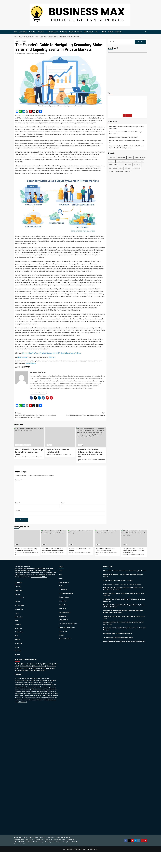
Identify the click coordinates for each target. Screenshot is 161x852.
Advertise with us (64, 582)
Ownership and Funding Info (67, 627)
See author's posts (38, 393)
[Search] (146, 31)
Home (60, 570)
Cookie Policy (63, 589)
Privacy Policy (63, 631)
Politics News (136, 168)
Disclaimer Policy (64, 597)
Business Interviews (75, 32)
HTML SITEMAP (63, 620)
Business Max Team (21, 53)
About (104, 32)
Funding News (113, 164)
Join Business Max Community (68, 623)
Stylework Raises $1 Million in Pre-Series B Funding (123, 137)
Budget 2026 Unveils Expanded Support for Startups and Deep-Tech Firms (124, 641)
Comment (18, 480)
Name (17, 503)
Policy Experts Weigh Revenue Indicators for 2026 (117, 633)
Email (63, 503)
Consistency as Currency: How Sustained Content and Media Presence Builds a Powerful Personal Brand (123, 611)
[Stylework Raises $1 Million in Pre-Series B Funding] (80, 538)
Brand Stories (121, 157)
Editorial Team (63, 605)
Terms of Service (51, 699)
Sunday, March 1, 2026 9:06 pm (62, 454)
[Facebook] (124, 115)
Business (41, 32)
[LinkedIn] (130, 115)
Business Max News (26, 445)
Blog (60, 574)
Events (141, 161)
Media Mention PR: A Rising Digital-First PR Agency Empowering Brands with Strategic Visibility (123, 606)
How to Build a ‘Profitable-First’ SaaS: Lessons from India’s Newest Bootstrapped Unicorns (51, 353)
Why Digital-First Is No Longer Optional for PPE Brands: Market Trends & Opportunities (124, 600)
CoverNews (86, 849)
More (96, 32)
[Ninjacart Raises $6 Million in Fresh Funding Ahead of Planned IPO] (107, 538)
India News (32, 32)
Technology (63, 32)
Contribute (118, 32)
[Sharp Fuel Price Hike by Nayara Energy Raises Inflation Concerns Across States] (29, 437)
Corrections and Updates (66, 593)
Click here (52, 357)
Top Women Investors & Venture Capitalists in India (118, 637)
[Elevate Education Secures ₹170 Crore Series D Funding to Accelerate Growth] (53, 538)
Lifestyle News (113, 168)
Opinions (127, 168)
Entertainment (88, 32)
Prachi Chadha (20, 552)
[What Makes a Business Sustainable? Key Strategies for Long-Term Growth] (27, 538)
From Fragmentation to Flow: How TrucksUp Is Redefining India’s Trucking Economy (124, 628)
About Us (41, 574)
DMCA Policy (62, 601)
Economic (111, 161)
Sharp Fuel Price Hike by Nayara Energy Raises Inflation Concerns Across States (124, 617)
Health (121, 164)
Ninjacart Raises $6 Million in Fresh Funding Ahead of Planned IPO (126, 141)
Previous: (35, 415)
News (15, 32)
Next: (85, 414)
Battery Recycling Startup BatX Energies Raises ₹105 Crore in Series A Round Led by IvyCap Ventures (126, 146)
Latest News (23, 32)
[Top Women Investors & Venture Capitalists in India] (60, 437)
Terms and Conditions (65, 639)
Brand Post (112, 157)
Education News (53, 32)
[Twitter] (127, 115)
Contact (110, 32)
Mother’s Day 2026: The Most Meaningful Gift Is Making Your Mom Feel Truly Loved (123, 594)
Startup (111, 171)
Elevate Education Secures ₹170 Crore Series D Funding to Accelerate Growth (125, 133)
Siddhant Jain (51, 454)
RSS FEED (61, 635)
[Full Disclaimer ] (22, 702)
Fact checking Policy (64, 612)
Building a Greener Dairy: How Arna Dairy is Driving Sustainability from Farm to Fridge (123, 623)
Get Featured (62, 616)
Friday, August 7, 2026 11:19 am (31, 552)
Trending (24, 41)
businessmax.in (23, 357)
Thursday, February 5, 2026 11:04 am (35, 53)
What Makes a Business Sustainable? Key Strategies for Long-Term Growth (126, 127)
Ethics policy (62, 608)
